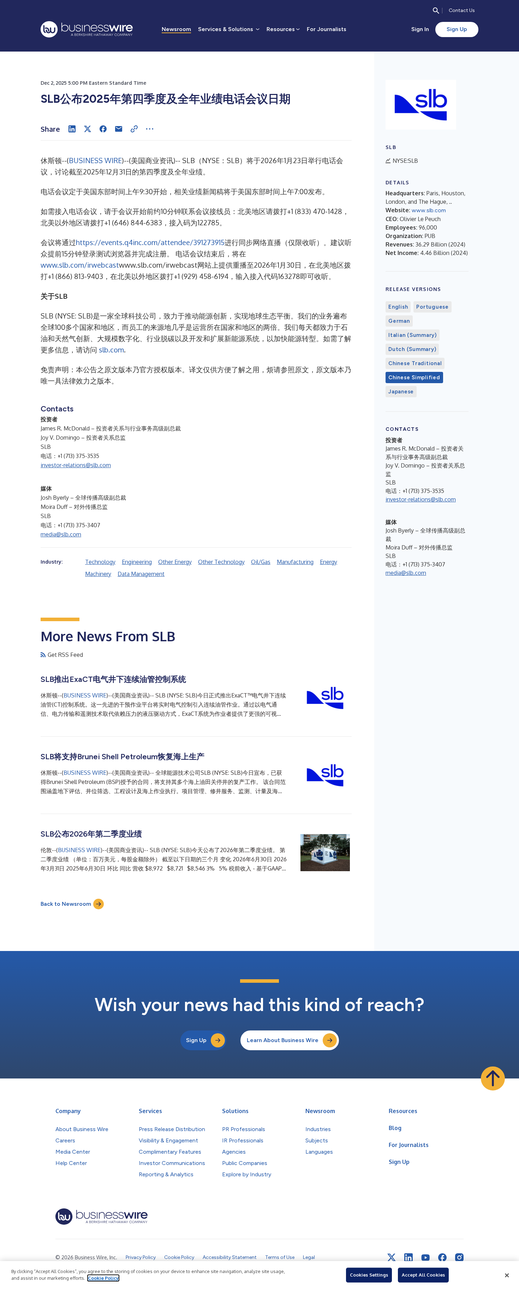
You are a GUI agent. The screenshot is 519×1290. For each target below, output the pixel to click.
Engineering (137, 561)
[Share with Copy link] (134, 129)
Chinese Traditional (415, 363)
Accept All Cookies (423, 1275)
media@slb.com (61, 534)
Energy (328, 561)
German (399, 321)
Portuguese (432, 307)
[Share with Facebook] (103, 129)
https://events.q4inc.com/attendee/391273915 (150, 242)
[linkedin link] (408, 1257)
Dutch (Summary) (412, 349)
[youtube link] (425, 1257)
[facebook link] (442, 1257)
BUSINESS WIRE (95, 160)
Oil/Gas (260, 561)
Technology (100, 561)
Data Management (141, 573)
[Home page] (87, 29)
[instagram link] (459, 1257)
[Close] (507, 1275)
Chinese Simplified (414, 377)
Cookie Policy (103, 1278)
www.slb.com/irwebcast (80, 264)
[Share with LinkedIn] (72, 129)
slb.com (111, 349)
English (398, 307)
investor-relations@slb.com (76, 465)
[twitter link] (391, 1257)
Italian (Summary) (412, 335)
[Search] (436, 10)
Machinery (98, 573)
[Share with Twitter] (87, 129)
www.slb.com (429, 210)
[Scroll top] (493, 1078)
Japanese (401, 391)
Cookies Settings (369, 1275)
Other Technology (221, 561)
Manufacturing (295, 561)
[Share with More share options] (149, 129)
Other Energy (175, 561)
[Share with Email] (118, 129)
